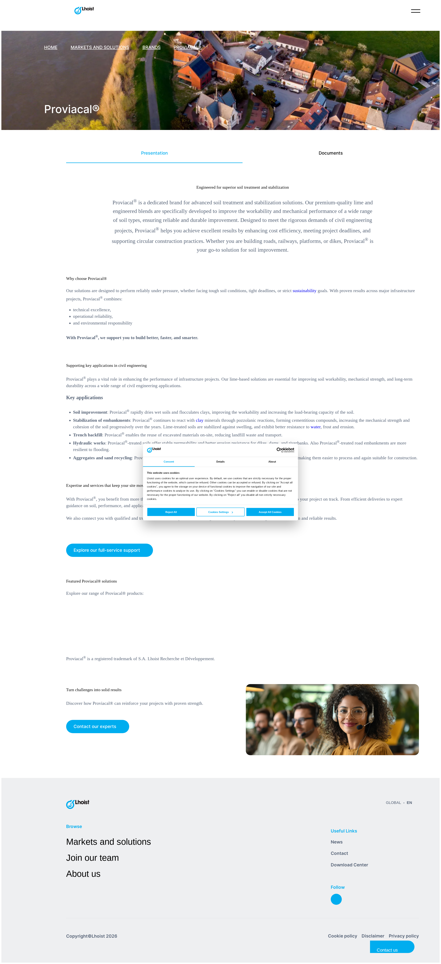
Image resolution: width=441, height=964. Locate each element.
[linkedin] (336, 899)
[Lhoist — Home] (84, 11)
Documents (331, 153)
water (316, 426)
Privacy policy (404, 936)
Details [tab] (220, 461)
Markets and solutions (108, 842)
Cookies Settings (218, 512)
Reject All (171, 512)
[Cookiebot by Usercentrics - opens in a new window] (279, 450)
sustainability (304, 290)
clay (199, 420)
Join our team (92, 858)
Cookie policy (342, 936)
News (337, 842)
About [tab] (272, 461)
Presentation (154, 153)
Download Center (349, 864)
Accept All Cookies (270, 512)
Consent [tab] (169, 461)
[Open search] (401, 11)
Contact (339, 853)
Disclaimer (373, 936)
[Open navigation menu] (415, 11)
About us (83, 874)
